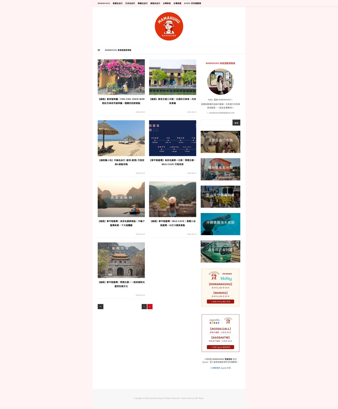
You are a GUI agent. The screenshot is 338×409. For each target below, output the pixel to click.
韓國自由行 (143, 3)
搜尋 (236, 123)
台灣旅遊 (177, 3)
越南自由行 (155, 3)
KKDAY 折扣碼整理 (192, 3)
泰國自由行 (118, 3)
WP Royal (199, 398)
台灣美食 (167, 3)
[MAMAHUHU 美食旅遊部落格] (169, 26)
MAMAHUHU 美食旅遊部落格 (118, 50)
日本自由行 (130, 3)
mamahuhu (104, 3)
